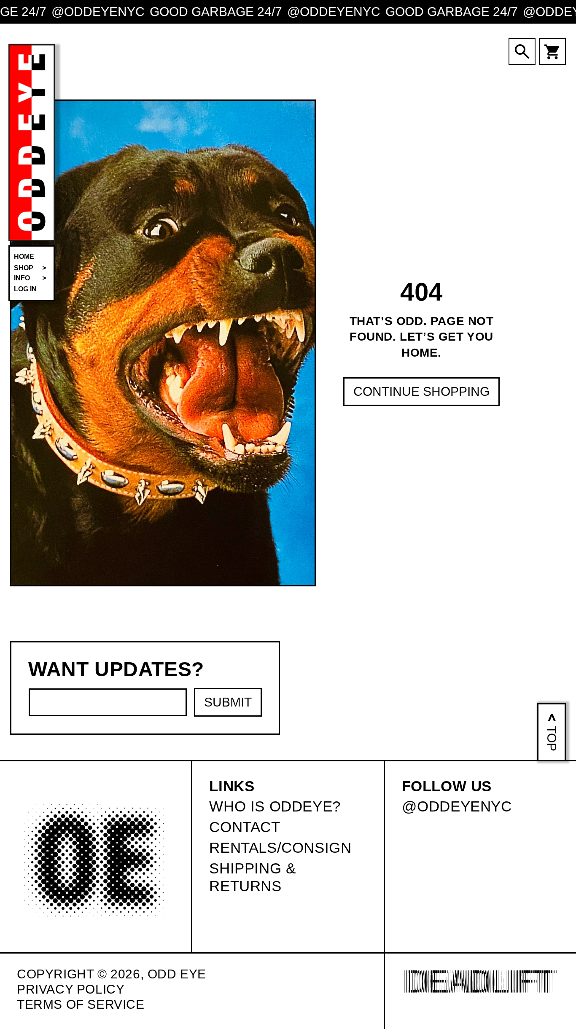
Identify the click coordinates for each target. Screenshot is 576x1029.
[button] (31, 268)
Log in (25, 289)
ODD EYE (177, 974)
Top (552, 738)
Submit (228, 702)
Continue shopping (421, 391)
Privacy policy (70, 989)
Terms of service (81, 1004)
